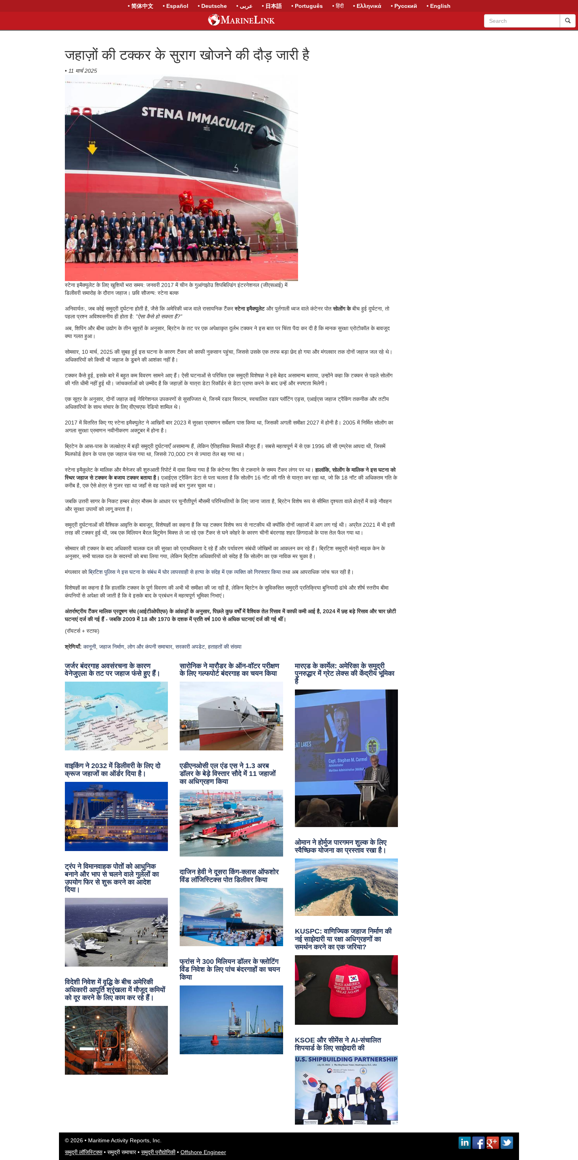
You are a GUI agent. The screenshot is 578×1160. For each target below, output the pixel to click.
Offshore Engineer (203, 1152)
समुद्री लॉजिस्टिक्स (83, 1152)
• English (439, 6)
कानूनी (89, 646)
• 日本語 (272, 6)
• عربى (244, 6)
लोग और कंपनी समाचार (149, 646)
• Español (175, 6)
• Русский (404, 6)
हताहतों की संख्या (224, 646)
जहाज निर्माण (111, 646)
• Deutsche (212, 6)
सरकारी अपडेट (190, 646)
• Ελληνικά (367, 6)
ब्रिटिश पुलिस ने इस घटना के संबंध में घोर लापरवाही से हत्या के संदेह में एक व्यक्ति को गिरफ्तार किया (184, 572)
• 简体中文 (140, 6)
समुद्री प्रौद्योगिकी (158, 1152)
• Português (307, 6)
